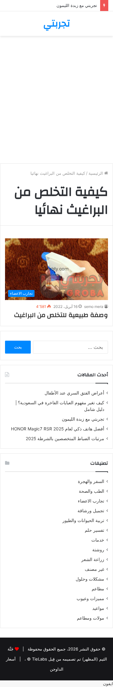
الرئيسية (96, 173)
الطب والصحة (91, 491)
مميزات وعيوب (90, 598)
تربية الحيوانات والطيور (83, 520)
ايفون (108, 683)
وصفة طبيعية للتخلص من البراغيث (61, 315)
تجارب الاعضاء (91, 500)
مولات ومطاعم (90, 618)
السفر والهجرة (91, 481)
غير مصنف (94, 569)
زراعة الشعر (92, 559)
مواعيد (98, 608)
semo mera (93, 306)
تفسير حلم (94, 530)
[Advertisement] (56, 102)
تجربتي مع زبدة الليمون (76, 5)
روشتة (98, 549)
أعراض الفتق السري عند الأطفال (74, 392)
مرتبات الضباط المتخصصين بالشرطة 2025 (65, 438)
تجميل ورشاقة (91, 510)
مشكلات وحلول (90, 579)
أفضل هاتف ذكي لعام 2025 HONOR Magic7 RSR (57, 428)
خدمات (97, 539)
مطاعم (98, 588)
